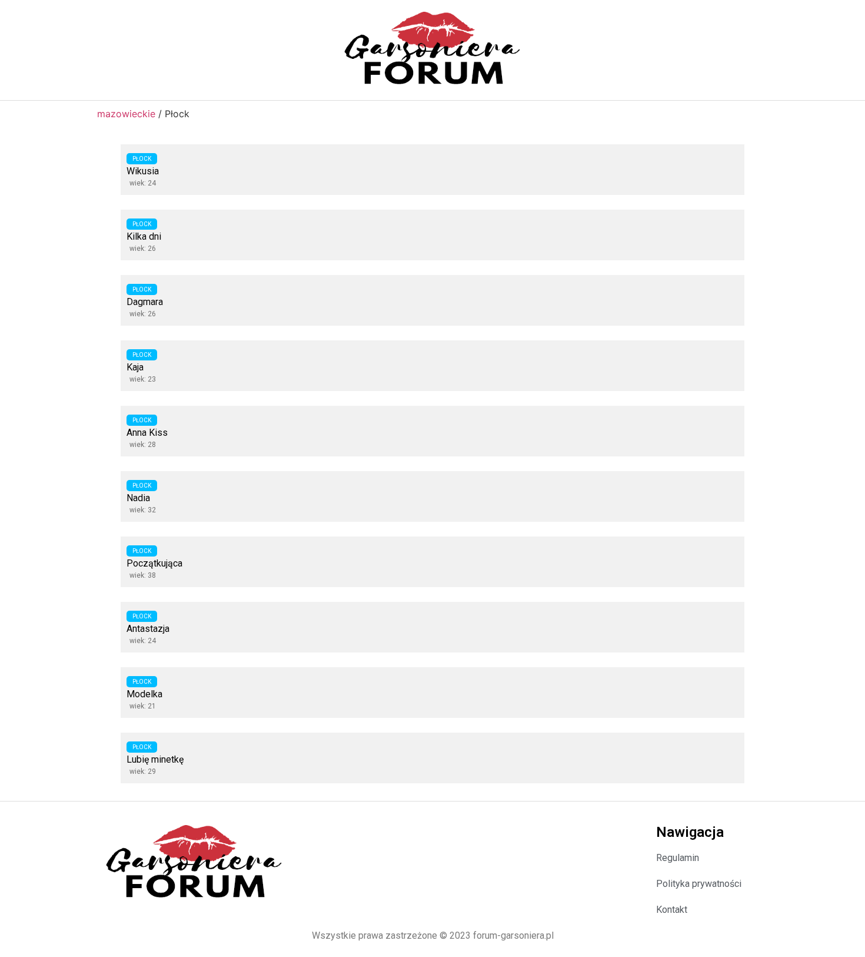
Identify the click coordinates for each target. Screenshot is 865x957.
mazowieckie (126, 114)
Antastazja (148, 628)
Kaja (135, 367)
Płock (141, 158)
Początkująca (154, 563)
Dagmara (145, 301)
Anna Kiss (147, 432)
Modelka (144, 694)
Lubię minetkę (155, 759)
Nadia (138, 498)
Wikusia (143, 171)
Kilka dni (144, 236)
